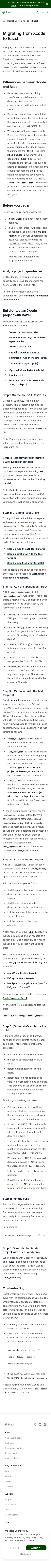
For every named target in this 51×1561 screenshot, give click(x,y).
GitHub (8, 1476)
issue (13, 5)
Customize (25, 1554)
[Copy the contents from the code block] (39, 1235)
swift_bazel (37, 471)
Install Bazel (15, 218)
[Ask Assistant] (44, 1235)
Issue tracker (11, 1504)
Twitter (8, 1481)
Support (8, 1499)
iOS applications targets (20, 978)
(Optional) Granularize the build (26, 370)
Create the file (23, 332)
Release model (12, 1453)
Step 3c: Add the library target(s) (25, 563)
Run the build (15, 375)
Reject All (14, 1548)
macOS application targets (22, 973)
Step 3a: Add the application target (26, 548)
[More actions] (47, 12)
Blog (7, 1471)
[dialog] (25, 1543)
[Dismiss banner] (47, 4)
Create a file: (19, 346)
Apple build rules (20, 700)
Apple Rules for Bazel (15, 998)
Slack (7, 1509)
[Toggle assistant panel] (43, 12)
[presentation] (25, 1235)
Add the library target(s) (24, 363)
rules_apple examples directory (24, 962)
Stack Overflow (12, 1515)
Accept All (36, 1548)
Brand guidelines (12, 1458)
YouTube (9, 1486)
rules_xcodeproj (16, 154)
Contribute (9, 1443)
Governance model (14, 1448)
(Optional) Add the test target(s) (29, 357)
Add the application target (25, 352)
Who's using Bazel (13, 1438)
